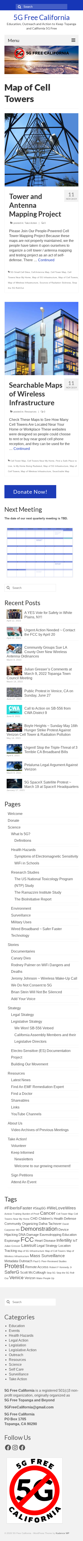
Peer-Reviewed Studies (54, 1261)
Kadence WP (62, 1533)
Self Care (16, 1369)
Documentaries (23, 951)
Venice (16, 1277)
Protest (14, 1266)
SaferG (11, 1272)
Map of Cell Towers (68, 277)
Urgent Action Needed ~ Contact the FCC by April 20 (49, 632)
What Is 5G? (20, 834)
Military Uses (21, 922)
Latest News (21, 1080)
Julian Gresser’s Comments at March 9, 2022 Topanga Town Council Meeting (39, 673)
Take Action (31, 223)
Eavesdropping (50, 1234)
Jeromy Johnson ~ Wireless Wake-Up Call (44, 978)
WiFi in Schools (26, 863)
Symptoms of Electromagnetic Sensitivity (46, 856)
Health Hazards (23, 850)
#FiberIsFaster (18, 1208)
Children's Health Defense (57, 1218)
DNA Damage (29, 1234)
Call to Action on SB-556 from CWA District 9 (47, 711)
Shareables (20, 1100)
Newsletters (23, 1159)
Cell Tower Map (58, 272)
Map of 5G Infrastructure (44, 277)
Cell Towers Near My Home (40, 461)
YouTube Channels (26, 1114)
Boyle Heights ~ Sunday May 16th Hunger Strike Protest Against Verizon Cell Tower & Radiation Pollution (42, 730)
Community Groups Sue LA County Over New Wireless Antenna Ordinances (37, 652)
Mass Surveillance (47, 1255)
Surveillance (21, 915)
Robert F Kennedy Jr (60, 1267)
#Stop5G (39, 1208)
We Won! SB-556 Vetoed (34, 1028)
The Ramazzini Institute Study (37, 892)
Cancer (47, 1213)
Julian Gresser (12, 1246)
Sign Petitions (22, 1175)
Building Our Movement (29, 1064)
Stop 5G (51, 1272)
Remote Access (36, 1267)
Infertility (64, 1240)
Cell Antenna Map (40, 272)
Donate (13, 820)
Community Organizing (21, 1223)
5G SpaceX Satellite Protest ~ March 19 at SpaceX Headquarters (51, 784)
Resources (31, 411)
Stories (13, 945)
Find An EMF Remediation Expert (37, 1087)
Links (15, 1107)
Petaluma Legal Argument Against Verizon (51, 767)
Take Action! (17, 1139)
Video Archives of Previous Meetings (40, 1130)
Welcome (15, 814)
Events (14, 1331)
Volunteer (18, 1146)
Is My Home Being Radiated (28, 466)
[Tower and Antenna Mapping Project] (41, 150)
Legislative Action (23, 1350)
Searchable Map (60, 471)
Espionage (12, 1240)
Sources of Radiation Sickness (55, 282)
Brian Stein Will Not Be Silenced (36, 992)
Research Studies (25, 872)
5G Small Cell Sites (20, 272)
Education (69, 1234)
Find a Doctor (21, 1093)
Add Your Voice (23, 999)
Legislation (17, 1345)
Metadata (11, 1261)
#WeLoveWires (61, 1208)
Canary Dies (21, 958)
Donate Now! (30, 491)
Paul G (37, 1261)
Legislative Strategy (26, 1021)
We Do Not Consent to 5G (31, 985)
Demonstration (39, 1229)
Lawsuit (28, 1245)
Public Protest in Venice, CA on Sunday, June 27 (48, 693)
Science (14, 827)
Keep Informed (22, 1152)
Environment (21, 908)
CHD (34, 1218)
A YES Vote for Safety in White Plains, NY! (48, 615)
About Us (15, 1123)
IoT (75, 1240)
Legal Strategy (22, 1015)
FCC (27, 1239)
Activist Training (12, 1213)
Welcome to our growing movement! (42, 1166)
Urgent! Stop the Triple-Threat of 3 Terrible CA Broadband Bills (50, 750)
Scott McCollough (33, 1272)
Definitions (22, 840)
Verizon (30, 1278)
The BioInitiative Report (32, 899)
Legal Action (18, 1340)
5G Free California (42, 17)
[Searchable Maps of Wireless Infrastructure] (41, 338)
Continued (46, 260)
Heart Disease (45, 1240)
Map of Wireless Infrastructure (23, 282)
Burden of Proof (30, 1213)
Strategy (14, 1008)
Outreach (25, 1261)
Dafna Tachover (50, 1223)
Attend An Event (23, 1182)
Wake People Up (45, 1278)
